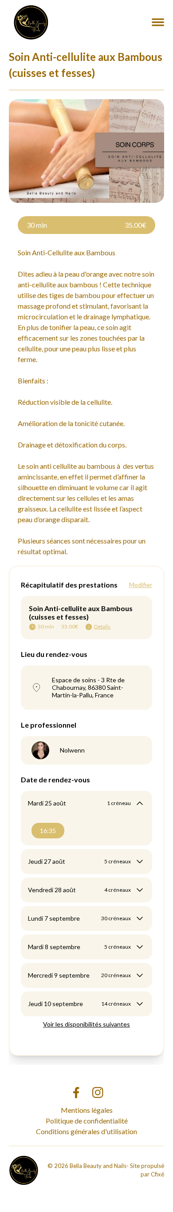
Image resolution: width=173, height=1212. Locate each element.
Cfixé (157, 1174)
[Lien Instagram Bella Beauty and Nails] (97, 1092)
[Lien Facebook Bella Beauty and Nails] (75, 1092)
